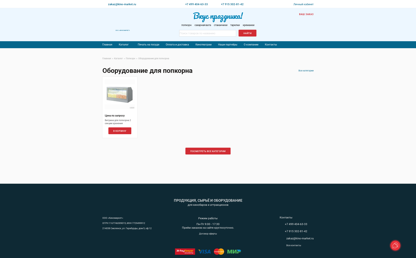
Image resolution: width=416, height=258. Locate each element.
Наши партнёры (227, 44)
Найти (247, 33)
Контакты (271, 44)
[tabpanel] (120, 94)
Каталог (124, 44)
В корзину (119, 131)
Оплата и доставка (177, 44)
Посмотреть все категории (208, 151)
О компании (251, 44)
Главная (107, 44)
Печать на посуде (148, 44)
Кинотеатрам (203, 44)
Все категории (306, 70)
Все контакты (293, 245)
